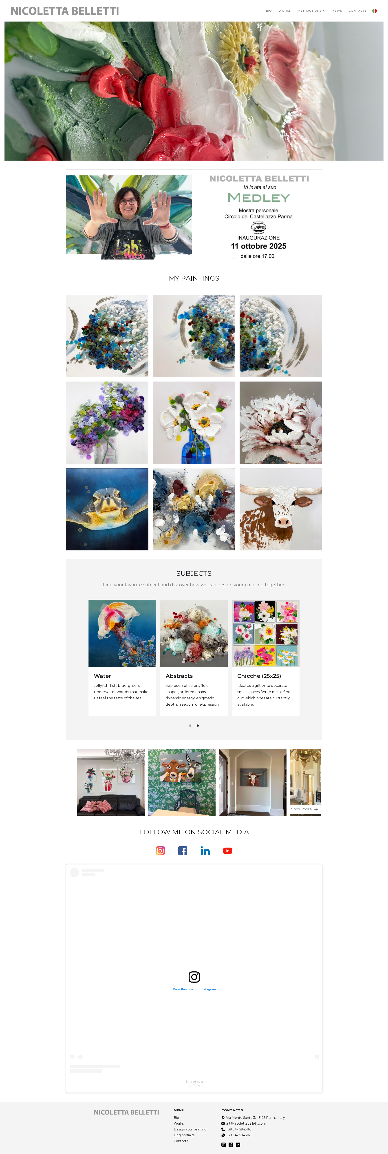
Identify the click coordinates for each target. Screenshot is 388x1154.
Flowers (105, 676)
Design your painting (190, 1129)
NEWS (337, 10)
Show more (302, 809)
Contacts (181, 1141)
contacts (358, 10)
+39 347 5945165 (238, 1129)
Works (285, 10)
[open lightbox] (100, 782)
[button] (311, 10)
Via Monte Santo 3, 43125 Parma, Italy (255, 1117)
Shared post (194, 1081)
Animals (248, 675)
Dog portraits (185, 676)
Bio (269, 10)
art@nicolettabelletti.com (246, 1123)
